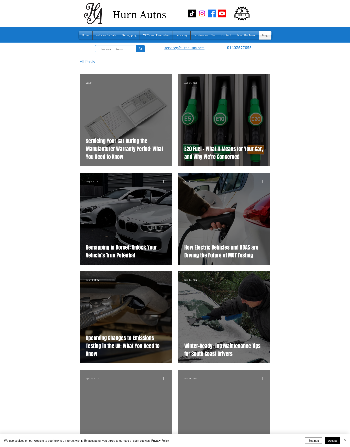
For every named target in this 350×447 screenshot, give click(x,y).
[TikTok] (192, 13)
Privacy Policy (160, 440)
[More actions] (165, 83)
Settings (313, 440)
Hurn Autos (139, 15)
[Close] (345, 440)
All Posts (87, 62)
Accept (332, 440)
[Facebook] (212, 13)
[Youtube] (222, 13)
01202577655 (240, 47)
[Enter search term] (140, 48)
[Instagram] (202, 13)
